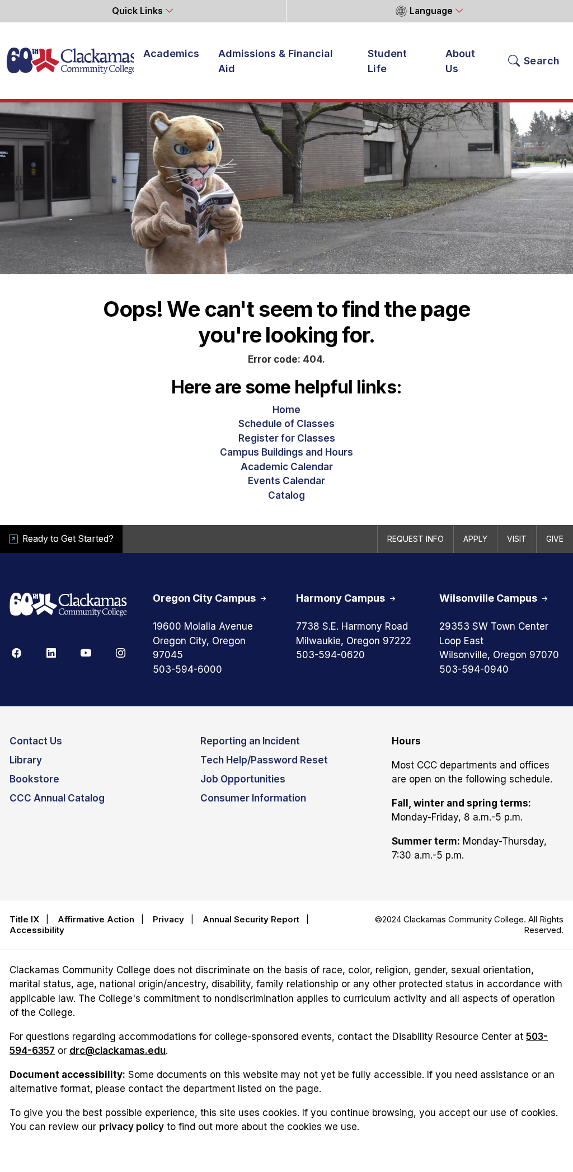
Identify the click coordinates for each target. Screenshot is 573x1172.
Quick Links (138, 11)
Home (286, 409)
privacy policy (131, 1126)
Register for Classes (286, 438)
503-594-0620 (330, 654)
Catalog (286, 495)
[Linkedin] (51, 652)
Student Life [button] (387, 61)
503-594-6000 (187, 669)
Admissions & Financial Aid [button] (275, 61)
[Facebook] (16, 652)
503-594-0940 (474, 669)
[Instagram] (120, 652)
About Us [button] (460, 61)
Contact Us (36, 741)
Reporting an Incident (250, 741)
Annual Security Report (251, 919)
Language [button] (431, 11)
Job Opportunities (242, 779)
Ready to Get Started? (68, 538)
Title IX (24, 919)
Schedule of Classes (286, 423)
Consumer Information (253, 798)
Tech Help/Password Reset (264, 760)
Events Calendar (286, 480)
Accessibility (37, 930)
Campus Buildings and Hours (286, 452)
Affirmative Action (96, 919)
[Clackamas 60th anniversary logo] (68, 605)
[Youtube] (85, 652)
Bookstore (34, 779)
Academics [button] (171, 53)
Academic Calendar (287, 466)
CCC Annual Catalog (57, 798)
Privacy (168, 919)
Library (26, 760)
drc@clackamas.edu (117, 1050)
